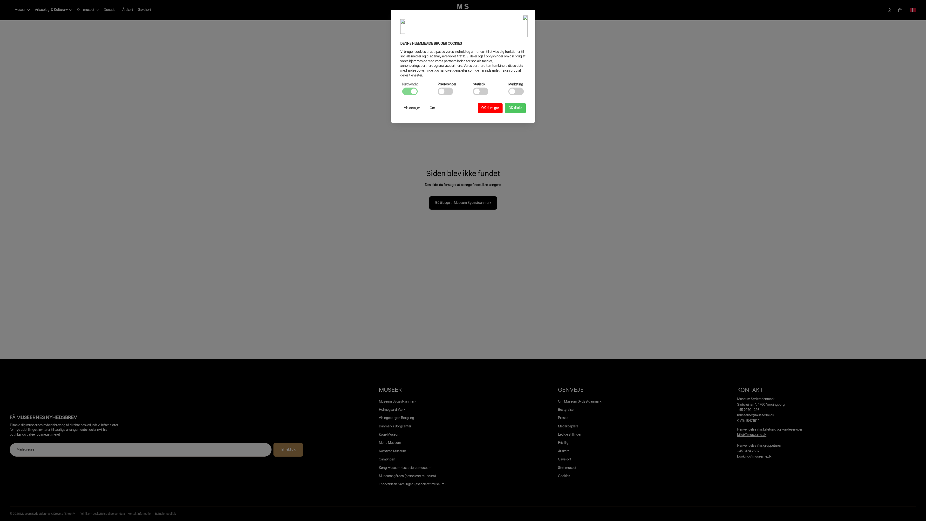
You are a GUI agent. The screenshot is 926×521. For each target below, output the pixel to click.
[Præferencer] (445, 91)
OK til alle (515, 108)
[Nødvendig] (410, 91)
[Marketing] (516, 91)
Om (432, 108)
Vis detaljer (412, 108)
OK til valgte (490, 108)
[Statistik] (480, 91)
